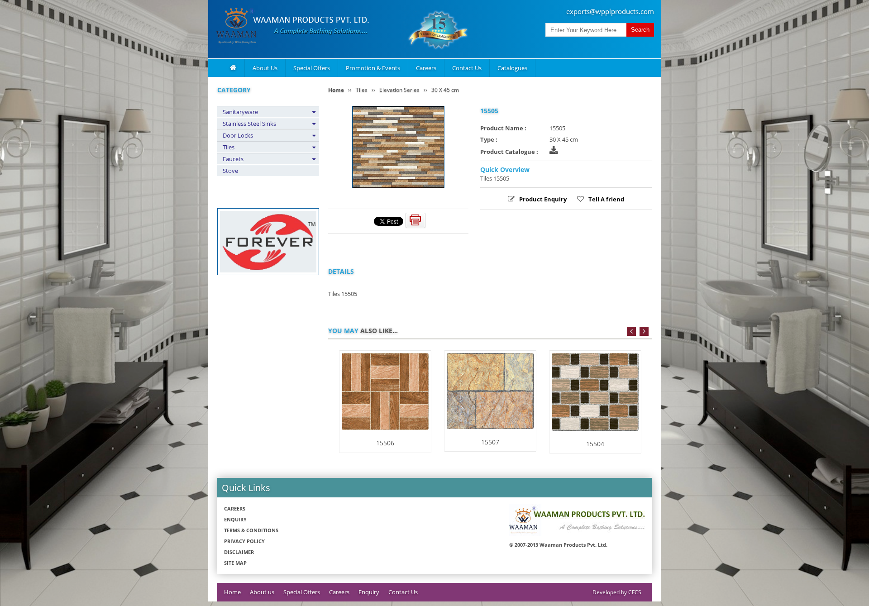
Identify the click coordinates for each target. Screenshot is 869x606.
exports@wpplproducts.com (610, 11)
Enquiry (235, 519)
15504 (595, 443)
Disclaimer (239, 552)
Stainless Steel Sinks (249, 123)
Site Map (235, 562)
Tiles (228, 147)
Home (336, 90)
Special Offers (311, 68)
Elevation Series (399, 90)
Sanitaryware (240, 112)
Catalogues (512, 68)
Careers (426, 68)
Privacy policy (244, 541)
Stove (230, 171)
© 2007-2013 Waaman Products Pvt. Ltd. (558, 544)
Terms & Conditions (251, 530)
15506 (385, 443)
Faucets (233, 159)
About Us (265, 68)
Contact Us (467, 68)
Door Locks (238, 135)
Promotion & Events (373, 68)
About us (262, 592)
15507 (490, 442)
